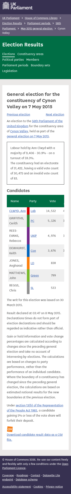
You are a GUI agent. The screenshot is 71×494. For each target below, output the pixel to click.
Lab (33, 211)
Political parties (13, 59)
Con (33, 251)
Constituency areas (30, 54)
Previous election (18, 114)
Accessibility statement (16, 486)
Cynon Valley (19, 131)
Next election (55, 114)
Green (35, 275)
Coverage (8, 475)
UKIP (34, 236)
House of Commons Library (41, 18)
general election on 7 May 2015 (28, 136)
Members (32, 59)
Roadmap (22, 475)
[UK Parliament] (17, 6)
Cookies (38, 486)
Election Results (12, 23)
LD (32, 263)
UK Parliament (11, 18)
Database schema (26, 479)
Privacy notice (54, 486)
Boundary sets (40, 65)
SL (32, 288)
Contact (35, 475)
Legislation (9, 71)
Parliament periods (39, 23)
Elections (8, 54)
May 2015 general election (37, 28)
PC (32, 221)
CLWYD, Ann (17, 211)
